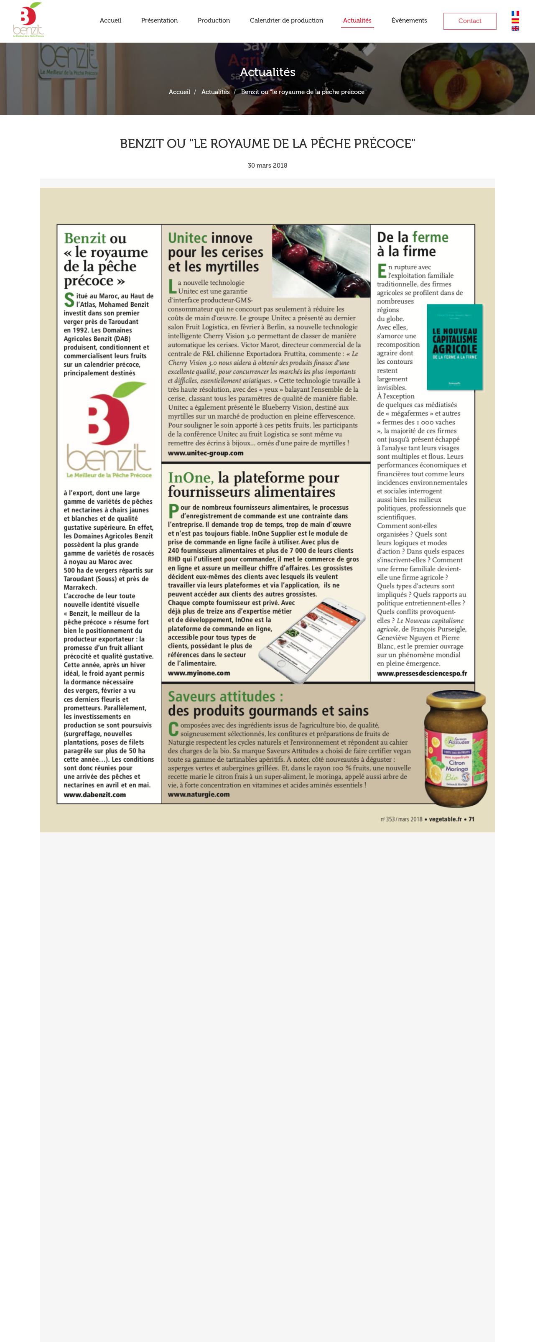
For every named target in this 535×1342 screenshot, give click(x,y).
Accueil (110, 20)
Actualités (357, 20)
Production (214, 20)
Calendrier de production (286, 20)
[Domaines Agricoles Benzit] (28, 16)
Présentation (159, 20)
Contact (470, 21)
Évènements (409, 20)
